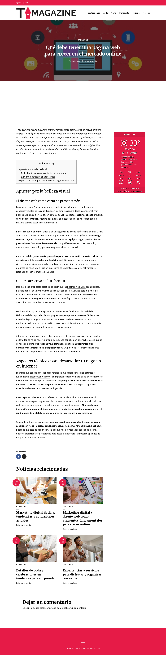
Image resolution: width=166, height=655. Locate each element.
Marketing (83, 40)
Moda (105, 12)
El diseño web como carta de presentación (43, 173)
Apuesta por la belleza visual (32, 169)
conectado (50, 607)
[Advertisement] (83, 106)
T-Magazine (70, 648)
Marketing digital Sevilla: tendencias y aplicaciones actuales (35, 516)
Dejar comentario (89, 61)
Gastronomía (94, 12)
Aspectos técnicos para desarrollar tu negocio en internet (46, 180)
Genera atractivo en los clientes (38, 176)
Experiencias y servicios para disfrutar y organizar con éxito (82, 574)
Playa (113, 12)
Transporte (124, 12)
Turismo (136, 12)
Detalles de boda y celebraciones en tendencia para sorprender (36, 574)
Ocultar (49, 163)
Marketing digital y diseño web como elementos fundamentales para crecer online (82, 518)
